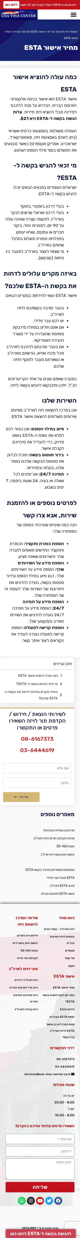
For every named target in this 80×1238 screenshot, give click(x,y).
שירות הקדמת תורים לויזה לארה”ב (53, 838)
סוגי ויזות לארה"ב (23, 968)
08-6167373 (37, 739)
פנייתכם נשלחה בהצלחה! (59, 830)
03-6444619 (37, 750)
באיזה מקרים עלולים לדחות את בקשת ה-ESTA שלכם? (31, 695)
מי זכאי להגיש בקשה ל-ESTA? (37, 684)
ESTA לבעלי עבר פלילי (60, 878)
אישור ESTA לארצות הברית (29, 31)
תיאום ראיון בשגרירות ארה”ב (57, 854)
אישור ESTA (66, 98)
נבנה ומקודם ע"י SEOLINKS (40, 1228)
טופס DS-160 (65, 846)
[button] (11, 4)
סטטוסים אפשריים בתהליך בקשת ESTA (50, 870)
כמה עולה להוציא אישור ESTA (38, 676)
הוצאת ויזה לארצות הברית (63, 31)
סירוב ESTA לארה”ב (62, 886)
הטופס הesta (26, 150)
